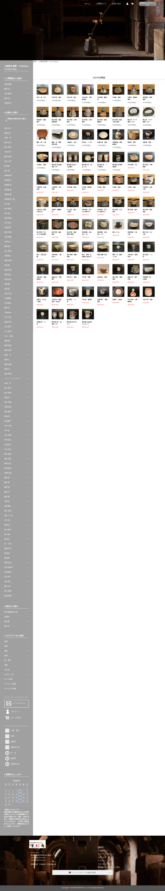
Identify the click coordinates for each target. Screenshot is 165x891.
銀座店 (12, 741)
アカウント (15, 711)
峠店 (11, 736)
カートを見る (15, 718)
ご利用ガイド (101, 4)
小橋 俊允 (14, 730)
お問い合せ (116, 4)
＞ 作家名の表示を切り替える (15, 120)
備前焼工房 (14, 747)
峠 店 (12, 753)
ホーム (87, 4)
